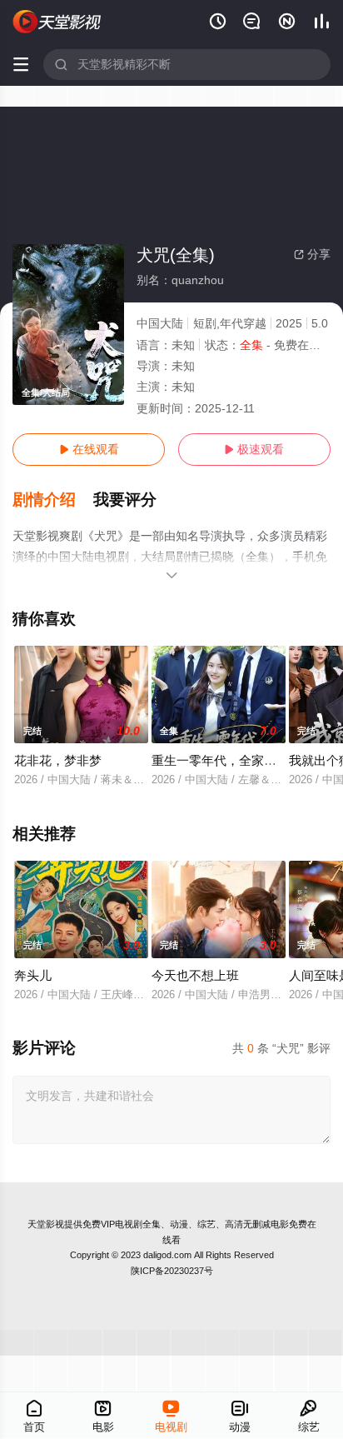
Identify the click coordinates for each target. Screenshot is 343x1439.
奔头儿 (33, 975)
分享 (312, 254)
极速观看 (254, 449)
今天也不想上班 (195, 975)
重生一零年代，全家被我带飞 (233, 760)
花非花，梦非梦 (58, 760)
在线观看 (89, 449)
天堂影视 (45, 1224)
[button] (52, 500)
